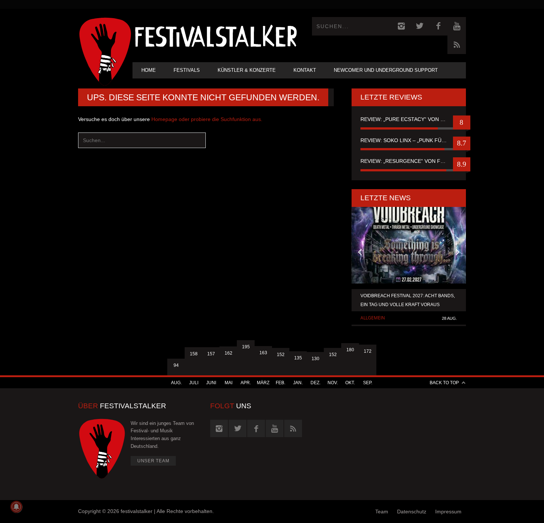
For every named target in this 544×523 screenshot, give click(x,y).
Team (381, 511)
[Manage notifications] (16, 507)
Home (148, 70)
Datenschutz (411, 511)
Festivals (187, 70)
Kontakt (304, 70)
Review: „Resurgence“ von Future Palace (408, 161)
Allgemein (372, 318)
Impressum (448, 511)
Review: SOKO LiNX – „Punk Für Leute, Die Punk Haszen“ (408, 140)
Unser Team (153, 460)
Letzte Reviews (391, 97)
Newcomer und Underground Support (386, 70)
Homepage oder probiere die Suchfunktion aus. (206, 119)
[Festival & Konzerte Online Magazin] (215, 35)
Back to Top (444, 382)
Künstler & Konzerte (247, 70)
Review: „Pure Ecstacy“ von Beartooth (408, 119)
